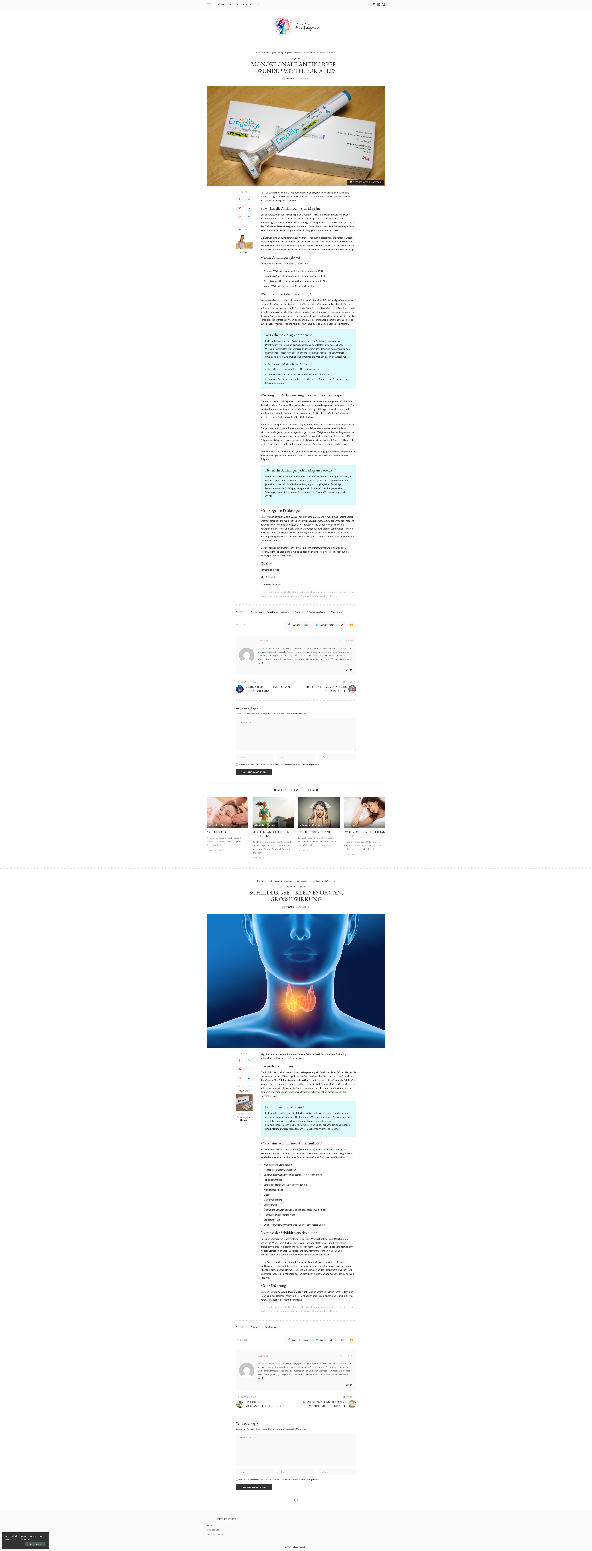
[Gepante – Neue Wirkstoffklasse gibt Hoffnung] (244, 1102)
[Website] (347, 670)
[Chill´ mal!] (244, 241)
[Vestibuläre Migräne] (319, 812)
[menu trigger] (211, 4)
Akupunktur (216, 832)
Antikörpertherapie (278, 611)
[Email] (351, 625)
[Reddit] (239, 216)
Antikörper (256, 611)
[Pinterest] (239, 208)
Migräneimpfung (317, 611)
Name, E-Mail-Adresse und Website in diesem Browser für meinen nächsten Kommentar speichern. (279, 764)
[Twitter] (249, 199)
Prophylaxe (336, 611)
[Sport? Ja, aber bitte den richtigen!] (273, 812)
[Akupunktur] (227, 812)
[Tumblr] (249, 208)
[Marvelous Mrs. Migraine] (296, 26)
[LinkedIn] (351, 670)
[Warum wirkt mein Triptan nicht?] (365, 812)
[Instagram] (374, 4)
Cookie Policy (26, 1539)
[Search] (383, 4)
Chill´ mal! (244, 252)
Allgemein (213, 825)
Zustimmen (35, 1544)
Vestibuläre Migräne (314, 832)
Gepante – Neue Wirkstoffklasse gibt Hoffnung (244, 1116)
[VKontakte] (249, 216)
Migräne (296, 58)
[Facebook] (239, 199)
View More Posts (345, 640)
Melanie (290, 79)
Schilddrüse (271, 1327)
